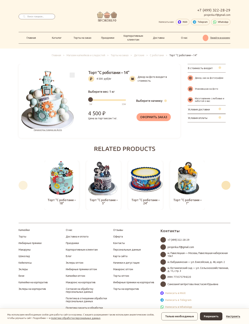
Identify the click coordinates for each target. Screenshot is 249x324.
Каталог (57, 37)
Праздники (107, 37)
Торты (22, 236)
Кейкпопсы (25, 262)
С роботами (157, 55)
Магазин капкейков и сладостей (86, 55)
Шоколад (24, 256)
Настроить (233, 316)
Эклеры (23, 269)
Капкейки (24, 230)
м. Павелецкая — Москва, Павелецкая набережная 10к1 (198, 254)
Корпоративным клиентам (133, 37)
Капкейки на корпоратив (33, 282)
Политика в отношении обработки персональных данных (86, 300)
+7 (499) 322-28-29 (213, 10)
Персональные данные (127, 249)
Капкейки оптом (75, 275)
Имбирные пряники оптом (81, 269)
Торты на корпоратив (126, 288)
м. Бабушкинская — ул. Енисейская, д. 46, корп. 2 (196, 262)
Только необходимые (179, 316)
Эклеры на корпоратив (32, 288)
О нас (184, 37)
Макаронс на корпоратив (81, 282)
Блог (69, 256)
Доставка (158, 37)
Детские (139, 55)
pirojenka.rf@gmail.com (217, 14)
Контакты (119, 243)
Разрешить (211, 316)
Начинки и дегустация (126, 262)
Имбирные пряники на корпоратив (133, 282)
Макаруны (25, 249)
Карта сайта (120, 256)
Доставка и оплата (77, 236)
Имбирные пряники (30, 243)
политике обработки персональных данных (75, 318)
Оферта (118, 236)
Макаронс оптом (123, 269)
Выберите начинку (149, 100)
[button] (23, 185)
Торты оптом (121, 275)
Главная (31, 37)
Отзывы (118, 230)
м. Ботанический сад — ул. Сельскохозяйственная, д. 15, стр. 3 (198, 269)
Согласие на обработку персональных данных (79, 290)
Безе (21, 275)
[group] (61, 185)
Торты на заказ (82, 37)
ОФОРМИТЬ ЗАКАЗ (153, 117)
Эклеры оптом (74, 262)
